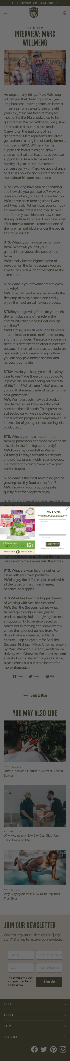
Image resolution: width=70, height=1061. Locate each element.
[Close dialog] (67, 508)
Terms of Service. (60, 548)
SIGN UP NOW (52, 544)
